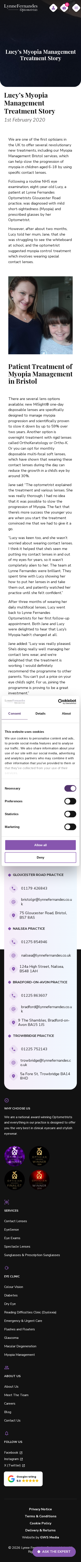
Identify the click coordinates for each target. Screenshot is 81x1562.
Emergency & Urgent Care (23, 1320)
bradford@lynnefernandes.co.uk (46, 1009)
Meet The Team (16, 1395)
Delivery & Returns (40, 1530)
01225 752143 (34, 1049)
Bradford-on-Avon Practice (40, 982)
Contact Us (12, 1420)
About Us (11, 1386)
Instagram (11, 1459)
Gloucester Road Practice (38, 875)
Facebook (11, 1453)
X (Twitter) (12, 1465)
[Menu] (76, 8)
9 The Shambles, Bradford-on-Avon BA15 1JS (44, 1022)
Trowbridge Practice (33, 1036)
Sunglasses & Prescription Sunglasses (32, 1255)
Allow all (40, 845)
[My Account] (53, 8)
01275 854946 (34, 941)
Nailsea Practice (29, 929)
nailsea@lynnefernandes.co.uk (46, 955)
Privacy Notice (40, 1509)
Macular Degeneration (20, 1346)
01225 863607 (34, 995)
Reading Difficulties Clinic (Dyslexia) (30, 1312)
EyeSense (11, 1229)
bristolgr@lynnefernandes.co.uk (46, 901)
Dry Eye (10, 1304)
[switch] (70, 801)
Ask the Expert (56, 1551)
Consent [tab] (14, 713)
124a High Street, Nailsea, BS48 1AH (42, 968)
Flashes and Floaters (19, 1329)
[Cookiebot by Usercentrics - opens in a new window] (58, 701)
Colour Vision (13, 1287)
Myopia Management (19, 1354)
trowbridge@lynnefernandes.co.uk (45, 1062)
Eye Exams (12, 1238)
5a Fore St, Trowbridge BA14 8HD (45, 1076)
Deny (40, 857)
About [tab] (66, 713)
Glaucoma (11, 1337)
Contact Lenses (15, 1221)
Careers (9, 1403)
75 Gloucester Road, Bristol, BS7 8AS (43, 915)
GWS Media (49, 1537)
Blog (7, 1412)
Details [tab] (41, 713)
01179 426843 (34, 888)
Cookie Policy (40, 1523)
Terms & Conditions (40, 1516)
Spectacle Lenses (17, 1246)
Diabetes (11, 1295)
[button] (23, 1478)
